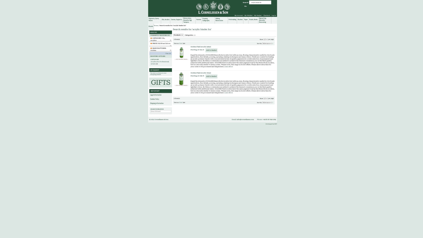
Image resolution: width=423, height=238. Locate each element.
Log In (274, 15)
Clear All (168, 53)
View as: (176, 43)
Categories (190, 35)
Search (245, 2)
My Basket (258, 15)
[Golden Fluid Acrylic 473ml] (181, 79)
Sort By (259, 43)
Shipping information (157, 103)
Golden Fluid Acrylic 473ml (201, 73)
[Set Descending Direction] (272, 43)
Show (261, 39)
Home (156, 25)
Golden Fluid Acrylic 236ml (201, 47)
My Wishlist (249, 15)
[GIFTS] (160, 78)
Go (245, 6)
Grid (180, 43)
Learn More (228, 66)
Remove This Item (170, 40)
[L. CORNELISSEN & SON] (189, 9)
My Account (239, 15)
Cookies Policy (154, 99)
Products (178, 35)
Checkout (266, 15)
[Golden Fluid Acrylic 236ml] (181, 53)
